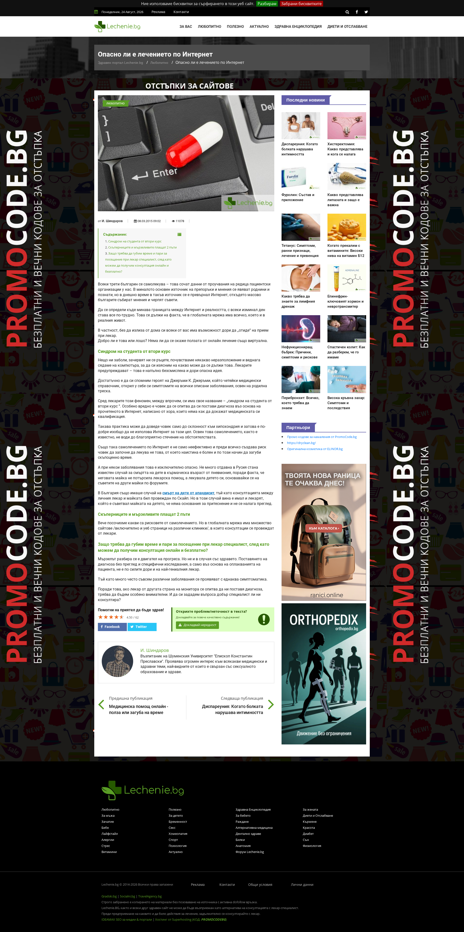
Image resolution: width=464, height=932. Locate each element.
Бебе (105, 827)
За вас (186, 26)
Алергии (108, 839)
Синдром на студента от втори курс (134, 241)
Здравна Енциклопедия (253, 809)
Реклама (158, 11)
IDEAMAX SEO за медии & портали (127, 919)
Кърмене (310, 821)
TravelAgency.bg (150, 896)
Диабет (308, 833)
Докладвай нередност (199, 625)
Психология (178, 846)
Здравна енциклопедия (298, 26)
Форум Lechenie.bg (250, 852)
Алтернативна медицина (254, 827)
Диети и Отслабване (318, 815)
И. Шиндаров (112, 221)
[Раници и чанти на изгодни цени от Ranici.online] (324, 532)
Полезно (235, 26)
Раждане (242, 821)
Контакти (181, 11)
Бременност (178, 821)
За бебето (243, 815)
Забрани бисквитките (301, 3)
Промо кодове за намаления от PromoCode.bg (322, 437)
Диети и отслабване (347, 26)
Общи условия (260, 884)
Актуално (259, 26)
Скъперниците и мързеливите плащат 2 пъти (142, 247)
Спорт (173, 839)
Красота (309, 827)
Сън (306, 839)
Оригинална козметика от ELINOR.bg (315, 449)
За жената (310, 809)
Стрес (106, 846)
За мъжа (108, 815)
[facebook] (356, 11)
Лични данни (302, 884)
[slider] (111, 617)
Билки (240, 839)
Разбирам (267, 3)
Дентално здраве (248, 833)
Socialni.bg (127, 896)
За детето (176, 815)
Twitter (141, 627)
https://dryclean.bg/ (301, 443)
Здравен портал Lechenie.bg (120, 63)
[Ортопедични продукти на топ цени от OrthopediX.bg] (324, 673)
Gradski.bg (109, 896)
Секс (172, 827)
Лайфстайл (110, 833)
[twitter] (366, 11)
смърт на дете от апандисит (188, 493)
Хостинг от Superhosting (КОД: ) (191, 919)
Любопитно (209, 26)
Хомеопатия (178, 833)
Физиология (312, 846)
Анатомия (243, 846)
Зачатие (108, 821)
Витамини (109, 852)
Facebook (112, 627)
